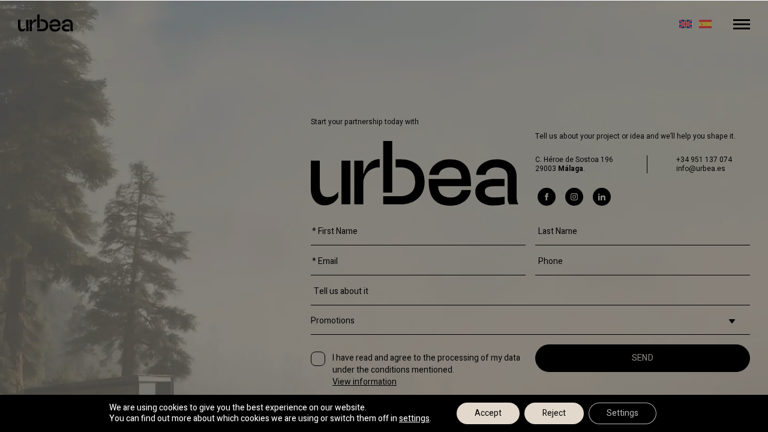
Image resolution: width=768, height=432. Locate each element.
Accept (488, 413)
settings (414, 418)
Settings (622, 413)
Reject (554, 413)
